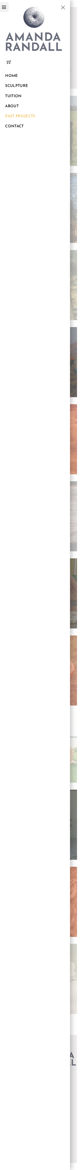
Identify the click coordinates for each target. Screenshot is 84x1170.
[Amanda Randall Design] (34, 28)
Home (11, 76)
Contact (14, 126)
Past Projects (20, 116)
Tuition (13, 96)
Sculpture (16, 86)
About (12, 106)
